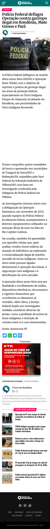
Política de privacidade (34, 512)
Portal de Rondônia (19, 33)
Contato (38, 515)
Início (10, 512)
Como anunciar (17, 515)
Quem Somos (19, 512)
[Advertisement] (25, 136)
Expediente (28, 515)
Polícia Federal (32, 381)
